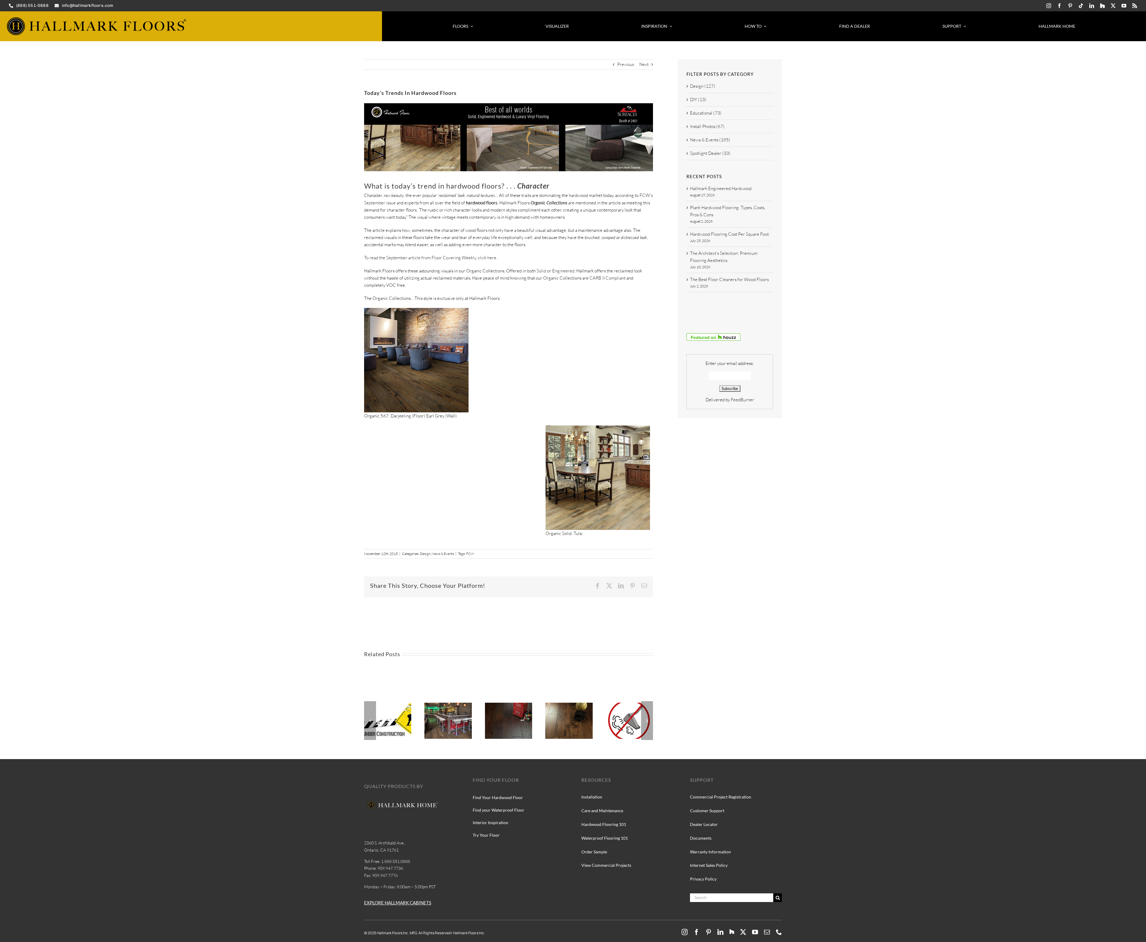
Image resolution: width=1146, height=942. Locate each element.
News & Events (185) (710, 140)
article (414, 257)
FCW (470, 553)
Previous (625, 64)
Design (425, 553)
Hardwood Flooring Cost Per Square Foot (729, 234)
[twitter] (1113, 5)
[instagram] (1048, 5)
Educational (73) (706, 113)
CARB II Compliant (607, 278)
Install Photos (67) (707, 126)
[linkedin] (1091, 5)
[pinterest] (1070, 5)
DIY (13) (698, 99)
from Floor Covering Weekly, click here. (458, 257)
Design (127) (702, 86)
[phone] (779, 932)
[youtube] (1124, 5)
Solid (541, 271)
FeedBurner (742, 400)
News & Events (443, 553)
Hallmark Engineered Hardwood (720, 188)
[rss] (1134, 5)
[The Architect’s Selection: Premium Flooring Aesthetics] (568, 705)
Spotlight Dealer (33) (710, 153)
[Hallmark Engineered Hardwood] (387, 705)
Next (644, 64)
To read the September (386, 257)
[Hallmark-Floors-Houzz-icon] (1102, 5)
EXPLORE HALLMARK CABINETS (397, 902)
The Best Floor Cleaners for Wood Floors (729, 279)
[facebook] (1059, 5)
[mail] (767, 932)
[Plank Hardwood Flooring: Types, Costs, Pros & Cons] (448, 705)
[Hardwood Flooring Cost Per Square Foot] (508, 705)
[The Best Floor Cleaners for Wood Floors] (629, 705)
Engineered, (563, 271)
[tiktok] (1081, 5)
